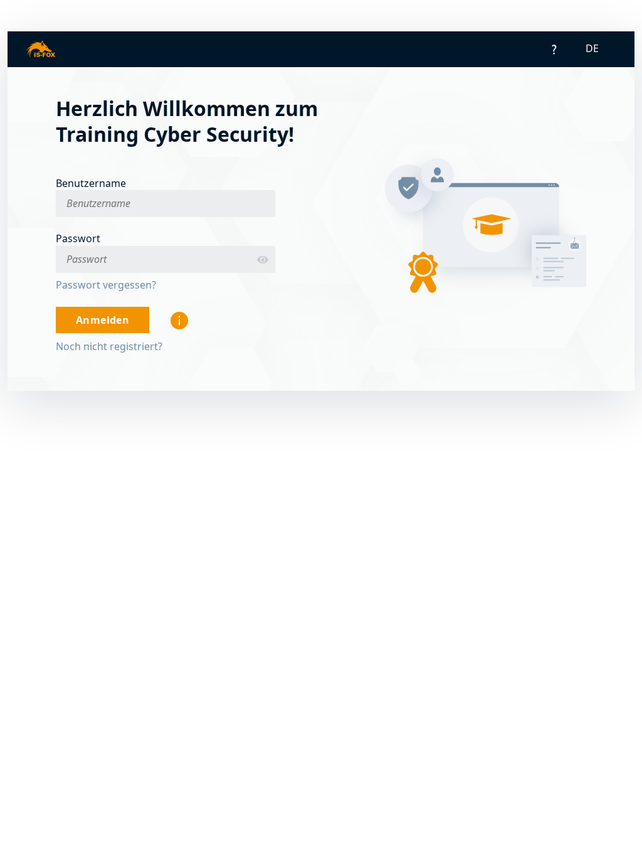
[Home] (40, 49)
